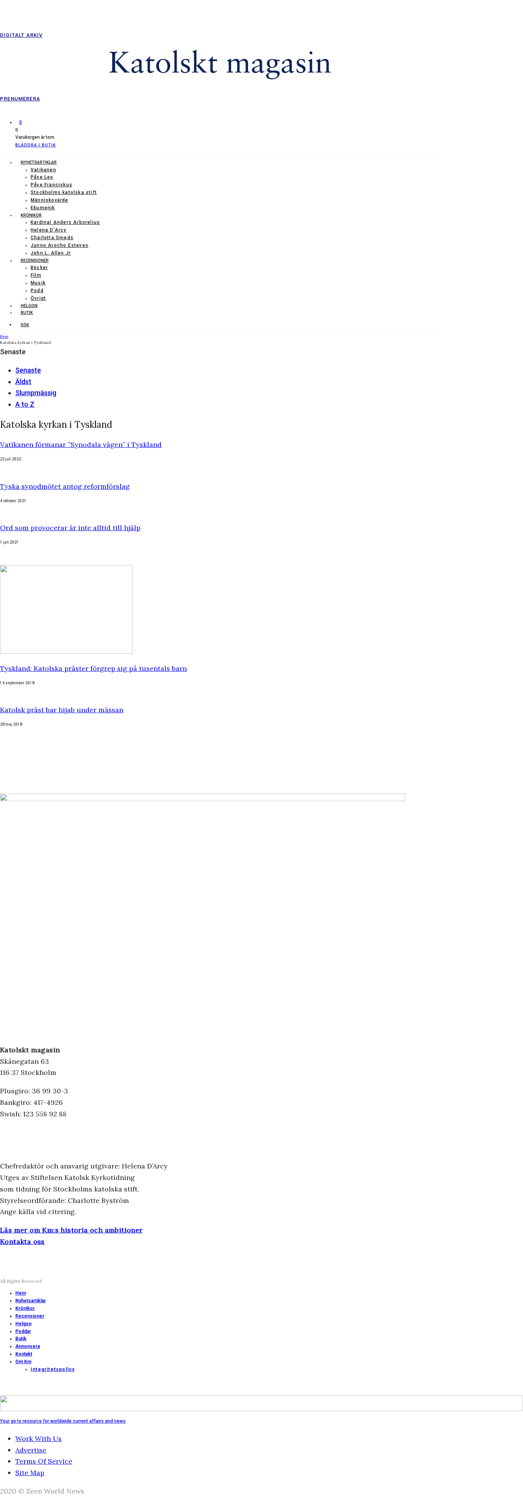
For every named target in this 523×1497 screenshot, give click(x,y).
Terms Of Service (43, 1461)
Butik (27, 312)
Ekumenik (43, 207)
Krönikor (31, 215)
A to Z (24, 404)
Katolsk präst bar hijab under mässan (61, 709)
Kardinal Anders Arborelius (65, 222)
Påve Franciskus (51, 184)
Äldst (23, 382)
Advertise (30, 1450)
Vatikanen (43, 170)
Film (36, 275)
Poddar (23, 1331)
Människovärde (50, 200)
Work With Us (38, 1438)
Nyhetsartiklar (39, 162)
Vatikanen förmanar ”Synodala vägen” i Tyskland (81, 444)
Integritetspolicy (53, 1369)
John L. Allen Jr (51, 253)
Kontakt (23, 1354)
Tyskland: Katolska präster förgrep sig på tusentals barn (93, 668)
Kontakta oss (22, 1241)
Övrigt (38, 298)
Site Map (29, 1472)
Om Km (23, 1361)
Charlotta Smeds (52, 237)
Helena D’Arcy (49, 230)
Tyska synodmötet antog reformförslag (65, 486)
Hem (20, 1293)
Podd (37, 290)
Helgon (29, 305)
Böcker (39, 267)
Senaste (28, 370)
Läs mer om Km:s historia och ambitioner (71, 1230)
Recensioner (35, 260)
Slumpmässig (35, 393)
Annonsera (27, 1346)
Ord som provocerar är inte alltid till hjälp (70, 527)
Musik (38, 283)
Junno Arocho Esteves (59, 245)
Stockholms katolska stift (64, 192)
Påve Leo (42, 177)
